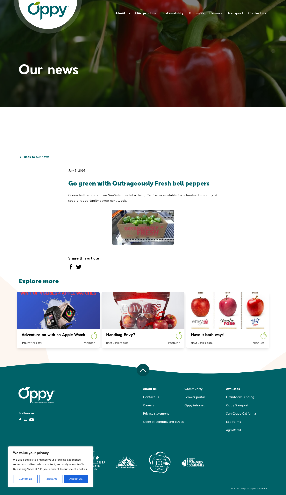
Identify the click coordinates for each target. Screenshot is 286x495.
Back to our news (36, 157)
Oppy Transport (237, 405)
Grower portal (194, 397)
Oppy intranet (194, 405)
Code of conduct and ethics (163, 422)
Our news (196, 13)
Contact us (257, 13)
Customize (25, 478)
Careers (215, 13)
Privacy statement (156, 413)
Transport (235, 13)
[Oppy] (48, 11)
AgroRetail (233, 430)
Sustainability (172, 13)
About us (122, 13)
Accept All (75, 478)
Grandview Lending (240, 397)
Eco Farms (233, 422)
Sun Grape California (241, 413)
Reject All (51, 478)
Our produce (145, 13)
